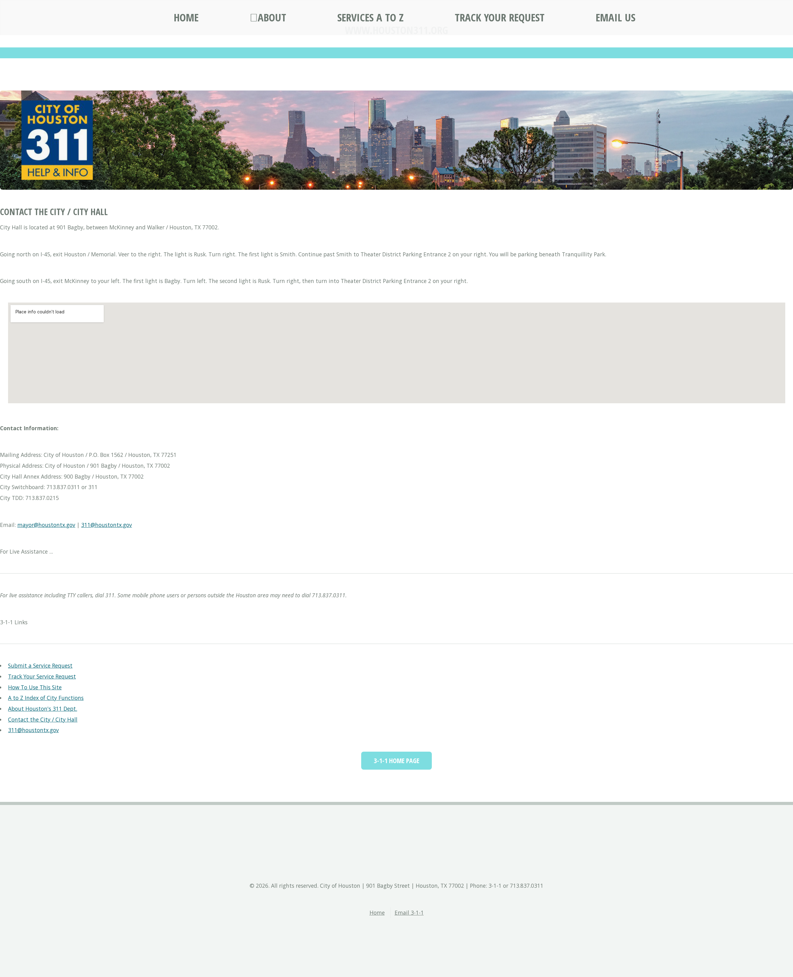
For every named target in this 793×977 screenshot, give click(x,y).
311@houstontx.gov (106, 524)
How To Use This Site (35, 687)
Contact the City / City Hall (42, 719)
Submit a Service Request (40, 665)
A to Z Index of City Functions (46, 697)
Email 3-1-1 (409, 912)
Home (377, 912)
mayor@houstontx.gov (46, 524)
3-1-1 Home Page (396, 760)
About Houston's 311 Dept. (42, 708)
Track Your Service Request (42, 676)
